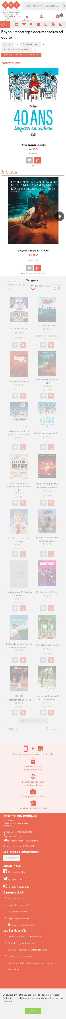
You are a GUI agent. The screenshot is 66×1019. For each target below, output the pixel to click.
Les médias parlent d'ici (19, 905)
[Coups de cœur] (24, 25)
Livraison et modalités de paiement (25, 937)
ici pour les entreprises (18, 918)
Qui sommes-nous (16, 898)
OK (33, 1011)
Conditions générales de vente (22, 943)
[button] (33, 165)
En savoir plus (11, 16)
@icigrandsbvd (15, 879)
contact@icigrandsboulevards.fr (20, 841)
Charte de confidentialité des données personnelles (32, 963)
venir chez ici (26, 19)
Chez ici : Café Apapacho (23, 925)
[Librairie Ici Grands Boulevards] (11, 10)
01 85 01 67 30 (12, 837)
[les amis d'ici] (53, 25)
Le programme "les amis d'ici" (22, 956)
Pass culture (13, 970)
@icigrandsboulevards (18, 872)
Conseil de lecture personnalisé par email (27, 950)
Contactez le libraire (17, 912)
